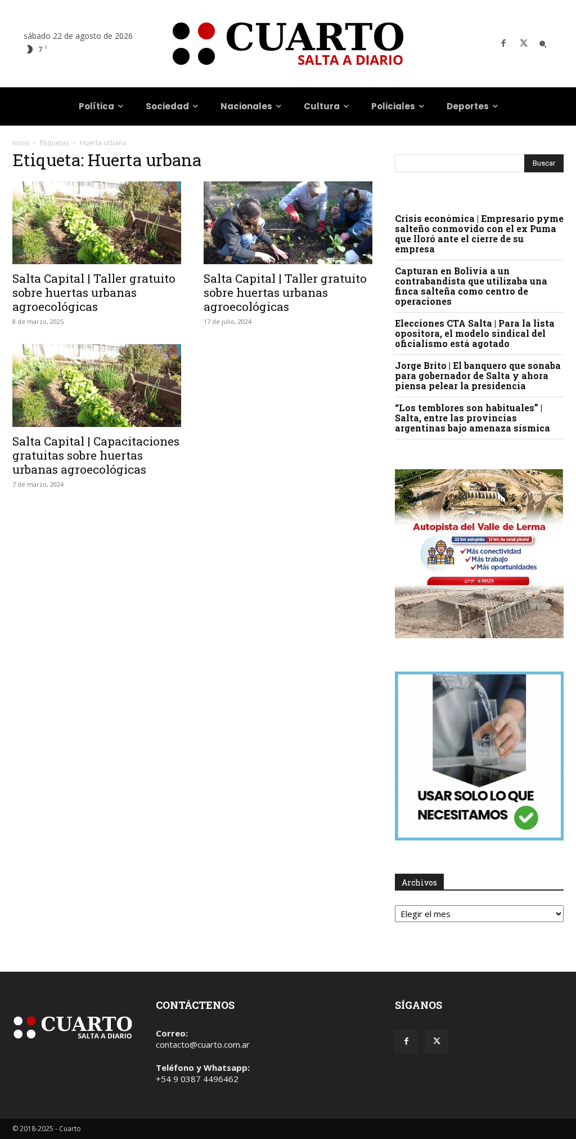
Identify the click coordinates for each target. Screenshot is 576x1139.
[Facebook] (503, 44)
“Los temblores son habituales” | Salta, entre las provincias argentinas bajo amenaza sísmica (472, 418)
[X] (523, 44)
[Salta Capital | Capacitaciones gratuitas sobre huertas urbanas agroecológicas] (96, 385)
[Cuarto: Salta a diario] (288, 44)
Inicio (20, 143)
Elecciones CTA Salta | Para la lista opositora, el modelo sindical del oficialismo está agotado (475, 333)
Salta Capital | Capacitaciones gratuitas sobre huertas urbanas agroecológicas (95, 455)
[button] (542, 44)
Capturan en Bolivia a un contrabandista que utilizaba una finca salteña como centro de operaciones (471, 286)
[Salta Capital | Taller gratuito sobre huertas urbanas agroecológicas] (96, 222)
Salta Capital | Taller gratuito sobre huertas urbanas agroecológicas (94, 292)
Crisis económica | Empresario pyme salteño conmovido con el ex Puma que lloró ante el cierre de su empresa (479, 233)
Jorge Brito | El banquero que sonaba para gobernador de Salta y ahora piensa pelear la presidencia (478, 375)
